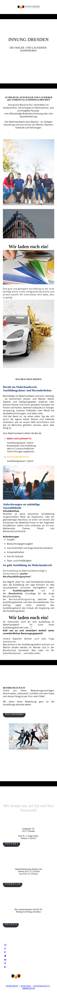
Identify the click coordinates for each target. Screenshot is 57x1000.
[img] (28, 7)
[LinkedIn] (5, 959)
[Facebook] (4, 952)
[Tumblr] (4, 967)
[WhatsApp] (5, 948)
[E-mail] (5, 945)
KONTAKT (26, 986)
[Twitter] (5, 956)
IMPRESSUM (28, 988)
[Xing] (5, 963)
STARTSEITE (12, 986)
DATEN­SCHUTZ (41, 986)
